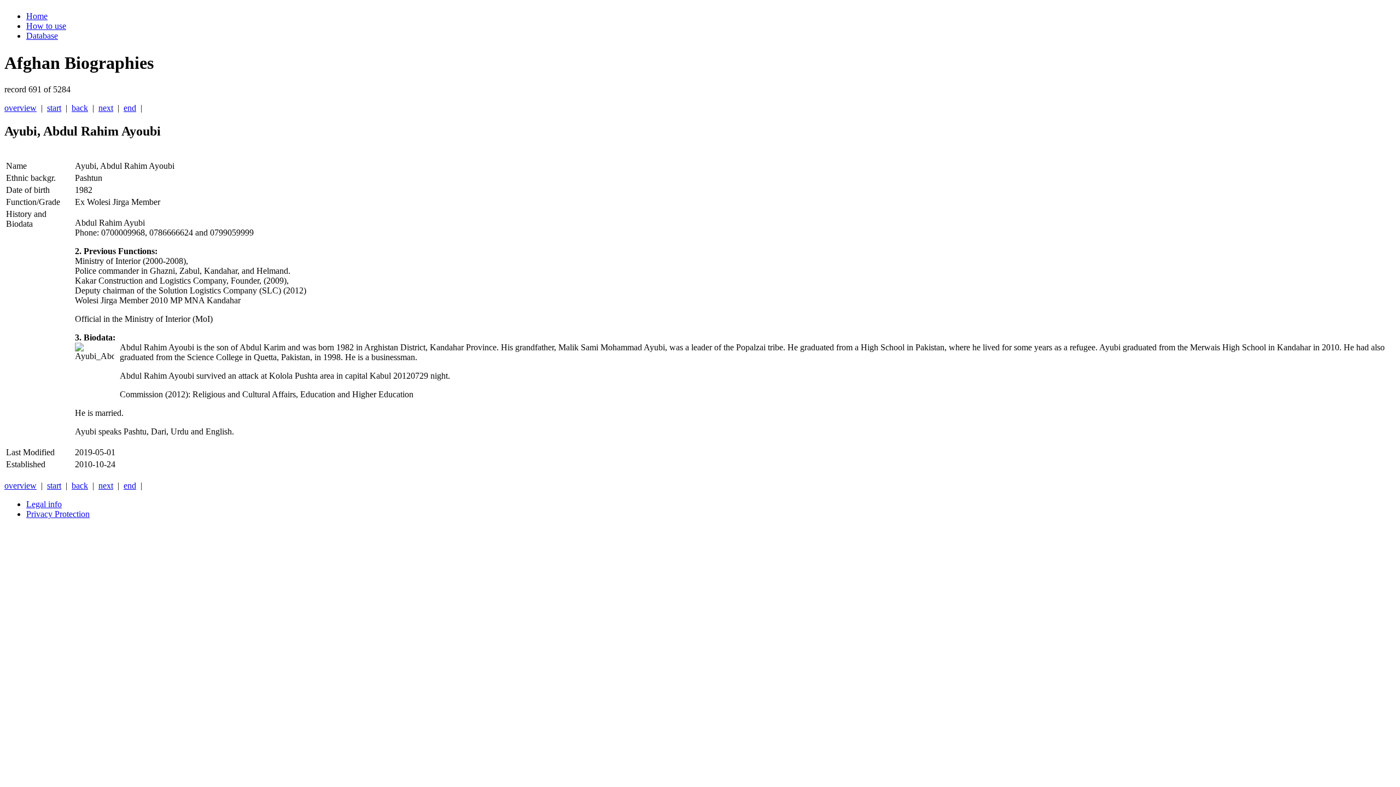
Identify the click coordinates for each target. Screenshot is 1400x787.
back (80, 108)
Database (42, 35)
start (54, 108)
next (105, 108)
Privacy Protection (58, 514)
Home (37, 16)
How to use (46, 26)
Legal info (44, 504)
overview (20, 108)
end (130, 108)
